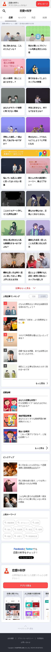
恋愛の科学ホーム (7, 23)
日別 (33, 296)
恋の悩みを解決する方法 (27, 23)
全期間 (43, 296)
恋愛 (16, 23)
